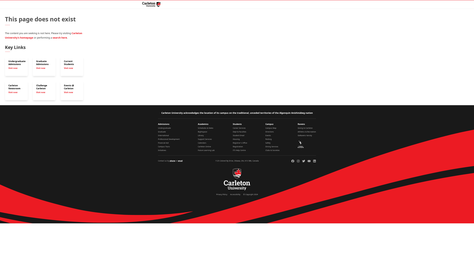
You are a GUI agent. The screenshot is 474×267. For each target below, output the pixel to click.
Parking (268, 139)
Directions (269, 132)
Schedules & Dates (205, 128)
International (163, 135)
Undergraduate (164, 128)
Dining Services (271, 146)
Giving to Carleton (305, 128)
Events (268, 135)
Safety (267, 143)
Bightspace (202, 132)
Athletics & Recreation (307, 132)
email (180, 161)
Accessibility (235, 194)
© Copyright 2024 (250, 194)
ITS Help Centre (239, 150)
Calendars (202, 143)
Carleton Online (204, 146)
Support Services (205, 139)
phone (172, 161)
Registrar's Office (240, 143)
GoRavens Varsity (305, 135)
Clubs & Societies (272, 150)
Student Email (238, 135)
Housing (236, 139)
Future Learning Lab (206, 150)
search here (60, 37)
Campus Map (270, 128)
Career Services (239, 128)
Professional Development (169, 139)
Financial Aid (163, 143)
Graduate (162, 132)
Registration (238, 146)
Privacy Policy (221, 194)
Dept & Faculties (239, 132)
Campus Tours (164, 146)
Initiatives (162, 150)
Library (201, 135)
